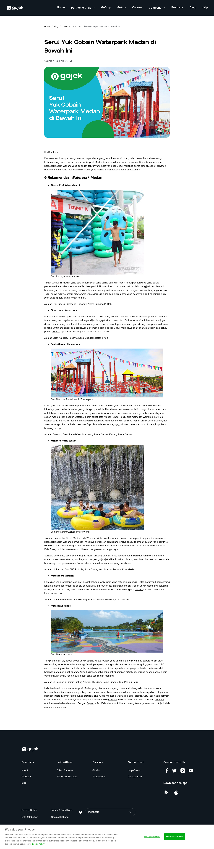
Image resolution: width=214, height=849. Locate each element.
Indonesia (93, 812)
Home (61, 7)
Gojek (90, 703)
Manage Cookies (152, 836)
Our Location (135, 776)
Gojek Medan (73, 538)
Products (177, 7)
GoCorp (106, 7)
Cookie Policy (38, 843)
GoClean (159, 699)
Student (96, 770)
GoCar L (56, 331)
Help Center (134, 770)
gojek (65, 27)
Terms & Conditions (61, 810)
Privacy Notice (29, 810)
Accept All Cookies (175, 836)
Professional (99, 776)
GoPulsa (121, 695)
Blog (193, 7)
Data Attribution (29, 817)
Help (205, 7)
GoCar (138, 589)
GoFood (81, 563)
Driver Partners (65, 770)
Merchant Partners (67, 776)
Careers (137, 7)
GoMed (132, 672)
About (24, 770)
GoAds (121, 7)
